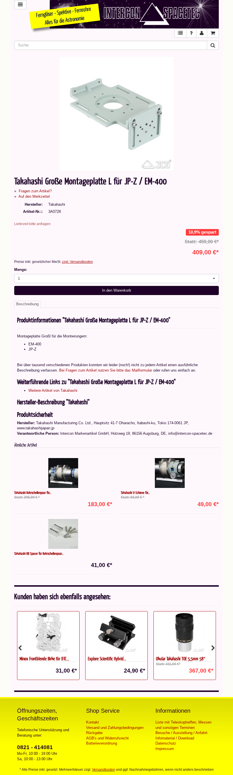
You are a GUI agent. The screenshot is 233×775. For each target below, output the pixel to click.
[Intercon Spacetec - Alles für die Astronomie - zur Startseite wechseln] (134, 14)
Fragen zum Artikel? (35, 191)
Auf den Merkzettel (34, 196)
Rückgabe (94, 733)
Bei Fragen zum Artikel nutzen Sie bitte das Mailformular (105, 370)
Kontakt (92, 722)
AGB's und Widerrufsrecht (107, 738)
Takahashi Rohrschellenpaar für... (32, 492)
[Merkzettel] (180, 33)
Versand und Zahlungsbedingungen (114, 727)
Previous (20, 648)
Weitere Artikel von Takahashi (52, 390)
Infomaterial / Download (174, 738)
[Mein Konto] (201, 33)
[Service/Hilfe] (191, 33)
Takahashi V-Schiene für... (135, 492)
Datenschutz (165, 743)
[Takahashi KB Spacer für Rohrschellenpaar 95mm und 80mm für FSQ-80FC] (63, 534)
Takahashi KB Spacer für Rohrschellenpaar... (38, 553)
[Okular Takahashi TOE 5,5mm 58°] (116, 632)
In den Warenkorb (116, 290)
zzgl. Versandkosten (77, 262)
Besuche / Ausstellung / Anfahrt (181, 733)
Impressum (164, 749)
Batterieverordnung (101, 743)
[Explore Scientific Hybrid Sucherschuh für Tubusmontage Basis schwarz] (48, 632)
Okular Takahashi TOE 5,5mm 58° (112, 658)
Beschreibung (27, 304)
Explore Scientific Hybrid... (39, 658)
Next (213, 648)
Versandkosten (103, 770)
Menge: (20, 269)
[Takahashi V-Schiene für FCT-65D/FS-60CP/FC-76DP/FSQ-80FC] (170, 473)
